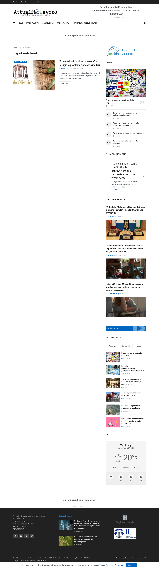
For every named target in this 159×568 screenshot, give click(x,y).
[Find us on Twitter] (21, 536)
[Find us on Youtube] (26, 536)
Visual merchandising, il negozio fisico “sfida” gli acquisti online (131, 381)
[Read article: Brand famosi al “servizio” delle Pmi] (126, 83)
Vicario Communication (39, 560)
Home (15, 48)
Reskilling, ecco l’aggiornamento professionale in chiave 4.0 (132, 368)
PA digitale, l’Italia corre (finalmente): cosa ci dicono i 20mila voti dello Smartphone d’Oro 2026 (125, 210)
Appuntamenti (21, 62)
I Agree (131, 565)
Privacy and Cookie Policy (115, 565)
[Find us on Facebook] (15, 536)
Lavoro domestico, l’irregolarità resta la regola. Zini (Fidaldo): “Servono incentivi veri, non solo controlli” (124, 248)
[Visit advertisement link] (126, 51)
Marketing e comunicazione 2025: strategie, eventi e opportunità (132, 421)
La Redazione (65, 69)
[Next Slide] (143, 176)
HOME (21, 23)
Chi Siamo (16, 2)
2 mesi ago (122, 217)
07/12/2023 (75, 69)
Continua (115, 189)
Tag (20, 48)
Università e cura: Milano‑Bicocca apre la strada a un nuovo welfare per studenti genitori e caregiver (124, 287)
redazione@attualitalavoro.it (23, 524)
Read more (66, 83)
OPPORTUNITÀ (63, 23)
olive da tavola (27, 48)
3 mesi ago (122, 294)
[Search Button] (145, 23)
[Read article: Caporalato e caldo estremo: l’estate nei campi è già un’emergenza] (66, 541)
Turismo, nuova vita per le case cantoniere (128, 133)
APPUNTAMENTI (32, 23)
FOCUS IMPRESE (47, 23)
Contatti (23, 2)
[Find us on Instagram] (32, 536)
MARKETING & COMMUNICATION (85, 23)
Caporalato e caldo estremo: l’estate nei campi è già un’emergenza (86, 539)
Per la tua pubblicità (34, 2)
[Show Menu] (14, 23)
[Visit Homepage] (35, 12)
